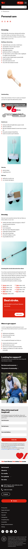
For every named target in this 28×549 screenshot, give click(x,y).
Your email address (6, 432)
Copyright (3, 514)
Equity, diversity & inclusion (7, 524)
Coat (17, 289)
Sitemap (3, 526)
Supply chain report (5, 510)
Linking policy (4, 517)
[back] (1, 11)
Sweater (5, 293)
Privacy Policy (4, 449)
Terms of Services (13, 449)
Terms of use (4, 512)
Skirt (17, 285)
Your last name (4, 426)
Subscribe (14, 439)
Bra (17, 291)
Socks (4, 285)
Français (5, 494)
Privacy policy (4, 507)
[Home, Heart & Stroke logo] (3, 3)
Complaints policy (5, 519)
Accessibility (4, 522)
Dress (18, 287)
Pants (4, 289)
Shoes (4, 287)
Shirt (4, 291)
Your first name (5, 420)
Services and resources (8, 365)
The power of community (9, 368)
